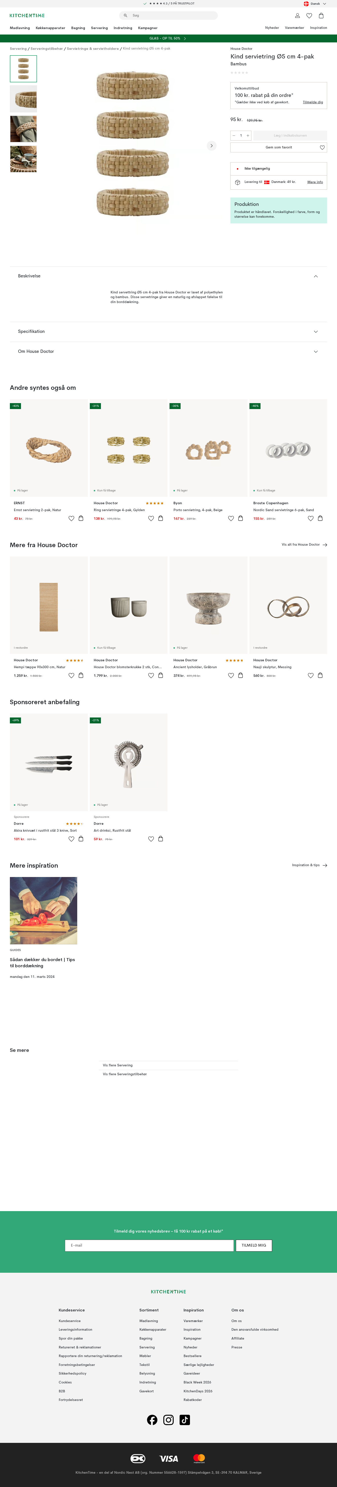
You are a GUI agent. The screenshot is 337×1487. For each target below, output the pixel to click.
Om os (236, 1321)
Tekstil (144, 1365)
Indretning (123, 28)
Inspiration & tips (306, 865)
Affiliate (237, 1338)
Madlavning (20, 28)
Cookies (65, 1382)
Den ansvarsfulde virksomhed (255, 1329)
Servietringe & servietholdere (93, 48)
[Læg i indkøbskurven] (81, 518)
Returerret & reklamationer (80, 1347)
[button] (239, 72)
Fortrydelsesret (71, 1400)
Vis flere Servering (117, 1065)
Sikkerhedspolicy (72, 1373)
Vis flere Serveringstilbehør (125, 1074)
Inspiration (318, 28)
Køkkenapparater (50, 28)
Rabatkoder (193, 1400)
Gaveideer (192, 1373)
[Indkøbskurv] (321, 15)
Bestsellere (193, 1356)
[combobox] (315, 3)
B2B (62, 1391)
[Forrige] (54, 146)
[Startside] (27, 15)
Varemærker (294, 28)
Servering (99, 28)
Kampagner (148, 28)
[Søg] (125, 15)
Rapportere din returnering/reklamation (90, 1356)
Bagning (78, 28)
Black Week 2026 (197, 1382)
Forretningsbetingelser (77, 1365)
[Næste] (212, 146)
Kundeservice (70, 1321)
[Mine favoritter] (309, 15)
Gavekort (146, 1391)
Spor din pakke (71, 1338)
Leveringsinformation (75, 1329)
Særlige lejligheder (199, 1365)
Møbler (145, 1356)
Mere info (315, 182)
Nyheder (272, 28)
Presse (236, 1347)
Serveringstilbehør (47, 48)
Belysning (147, 1373)
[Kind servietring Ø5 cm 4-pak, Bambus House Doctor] (133, 145)
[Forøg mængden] (247, 136)
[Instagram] (168, 1420)
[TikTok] (185, 1420)
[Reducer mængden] (233, 136)
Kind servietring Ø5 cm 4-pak (146, 48)
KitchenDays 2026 (198, 1391)
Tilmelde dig (313, 102)
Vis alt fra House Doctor (301, 544)
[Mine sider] (297, 15)
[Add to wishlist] (71, 518)
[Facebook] (152, 1420)
